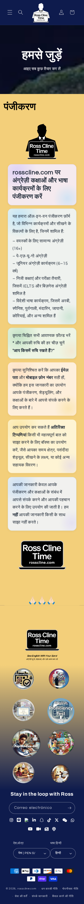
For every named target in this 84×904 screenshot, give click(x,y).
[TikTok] (49, 820)
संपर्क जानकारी (39, 896)
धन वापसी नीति (49, 888)
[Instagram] (11, 821)
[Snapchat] (42, 820)
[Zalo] (27, 820)
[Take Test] (60, 712)
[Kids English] (61, 744)
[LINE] (19, 820)
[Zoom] (38, 829)
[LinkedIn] (34, 820)
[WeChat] (64, 820)
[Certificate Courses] (23, 711)
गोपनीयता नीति (70, 888)
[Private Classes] (59, 773)
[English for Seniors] (24, 774)
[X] (57, 820)
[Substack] (47, 829)
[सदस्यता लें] (69, 808)
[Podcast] (59, 679)
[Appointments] (24, 680)
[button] (9, 12)
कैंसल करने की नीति (63, 896)
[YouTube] (30, 829)
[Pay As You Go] (25, 744)
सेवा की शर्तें (21, 896)
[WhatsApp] (73, 820)
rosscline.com (26, 888)
